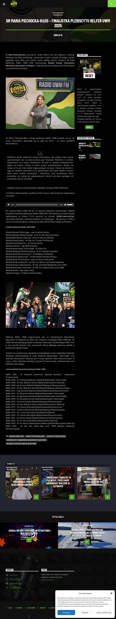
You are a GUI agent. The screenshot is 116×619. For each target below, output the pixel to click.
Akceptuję (66, 612)
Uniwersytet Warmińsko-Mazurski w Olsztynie (26, 440)
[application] (40, 204)
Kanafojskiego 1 (16, 588)
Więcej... (89, 127)
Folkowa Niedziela (82, 156)
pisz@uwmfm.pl (16, 583)
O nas (10, 608)
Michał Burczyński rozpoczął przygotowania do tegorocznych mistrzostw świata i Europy (87, 532)
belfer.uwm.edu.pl (65, 216)
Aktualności (31, 608)
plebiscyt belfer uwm (56, 436)
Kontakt (53, 608)
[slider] (70, 204)
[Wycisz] (65, 205)
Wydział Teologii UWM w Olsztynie (21, 444)
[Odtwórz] (9, 205)
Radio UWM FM (47, 580)
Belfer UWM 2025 (17, 436)
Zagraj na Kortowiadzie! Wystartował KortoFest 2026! (30, 532)
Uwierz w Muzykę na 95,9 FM (84, 145)
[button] (111, 593)
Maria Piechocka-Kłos (35, 436)
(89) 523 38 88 (15, 579)
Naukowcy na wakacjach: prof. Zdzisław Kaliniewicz (22, 481)
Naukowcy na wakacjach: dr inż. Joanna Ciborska (94, 481)
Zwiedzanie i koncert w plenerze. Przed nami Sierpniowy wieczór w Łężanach (58, 482)
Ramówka (19, 608)
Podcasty (43, 608)
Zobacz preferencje (103, 612)
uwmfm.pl (13, 575)
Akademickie (58, 15)
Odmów (85, 612)
